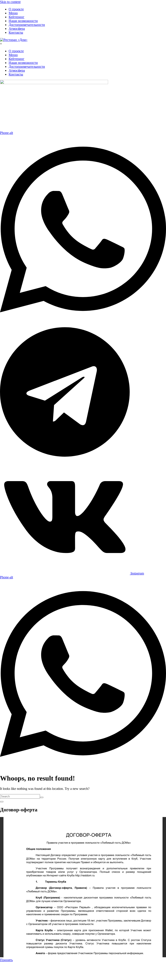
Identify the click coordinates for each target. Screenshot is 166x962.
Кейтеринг (16, 17)
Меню (13, 13)
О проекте (16, 9)
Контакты (16, 32)
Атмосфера (17, 28)
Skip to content (10, 2)
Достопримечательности (27, 25)
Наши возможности (23, 21)
